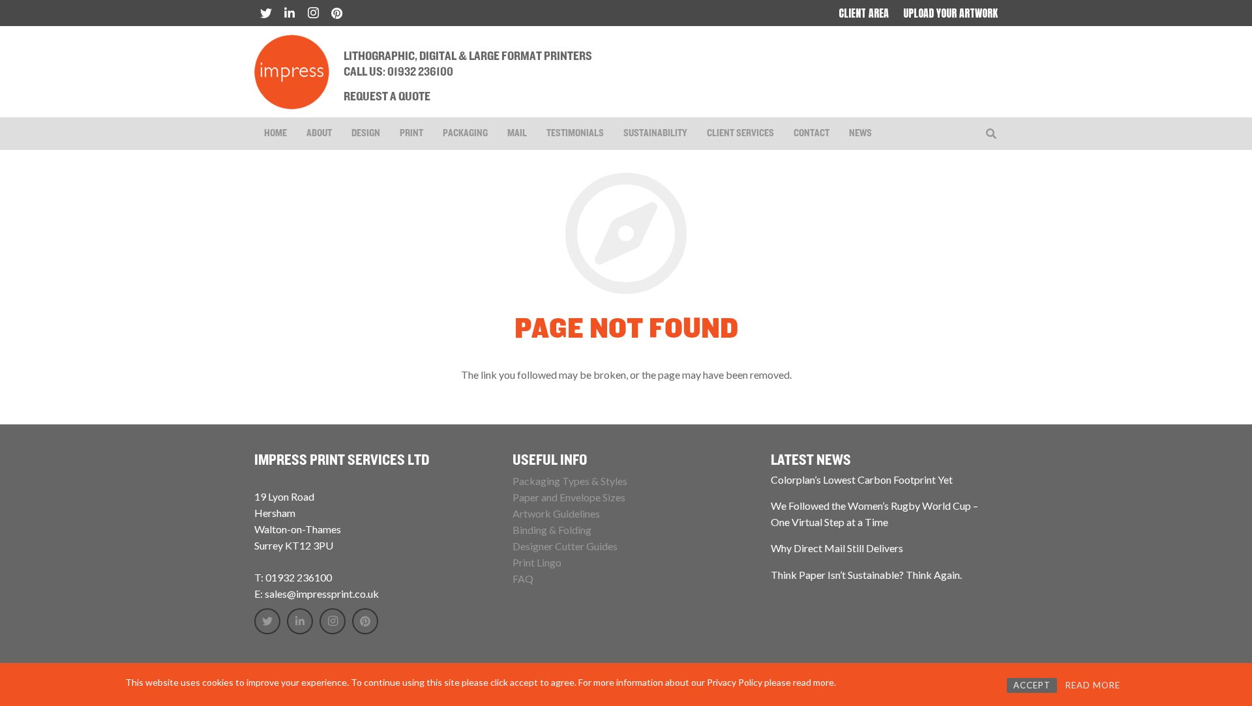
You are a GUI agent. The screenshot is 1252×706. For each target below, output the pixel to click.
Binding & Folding (552, 529)
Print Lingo (537, 562)
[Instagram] (313, 13)
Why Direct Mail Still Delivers (837, 548)
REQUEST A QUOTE (387, 97)
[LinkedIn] (289, 13)
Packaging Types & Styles (570, 481)
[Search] (991, 134)
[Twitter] (266, 13)
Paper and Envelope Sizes (569, 497)
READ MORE (1093, 685)
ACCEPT (1032, 685)
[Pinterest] (336, 13)
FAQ (523, 578)
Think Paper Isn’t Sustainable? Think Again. (866, 574)
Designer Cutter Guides (565, 546)
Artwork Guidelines (556, 513)
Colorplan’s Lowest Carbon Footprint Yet (862, 479)
